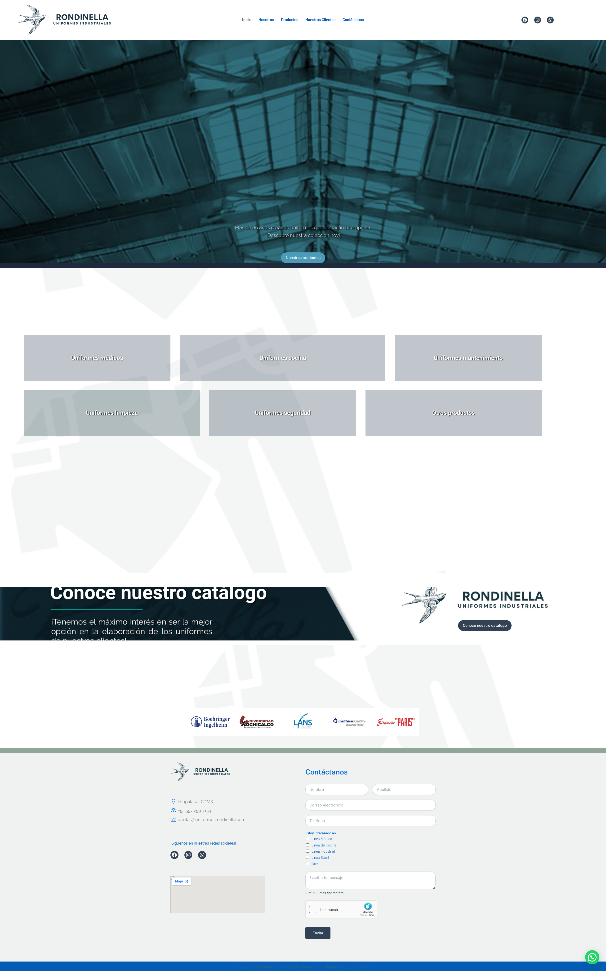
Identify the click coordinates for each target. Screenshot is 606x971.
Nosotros (266, 20)
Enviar (317, 933)
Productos (289, 20)
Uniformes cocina (282, 357)
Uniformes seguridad (282, 412)
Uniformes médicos (97, 357)
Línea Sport (320, 857)
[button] (592, 957)
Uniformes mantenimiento (468, 357)
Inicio (246, 20)
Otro (315, 864)
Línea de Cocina (324, 845)
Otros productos (453, 412)
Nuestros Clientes (320, 20)
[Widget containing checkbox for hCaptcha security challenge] (341, 909)
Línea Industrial (323, 851)
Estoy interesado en (321, 833)
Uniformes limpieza (112, 412)
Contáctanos (353, 20)
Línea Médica (322, 839)
